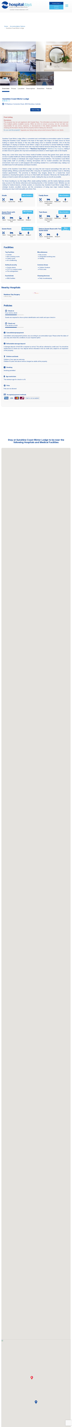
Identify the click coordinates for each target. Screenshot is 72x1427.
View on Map (36, 110)
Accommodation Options (17, 26)
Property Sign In (56, 3)
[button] (32, 1378)
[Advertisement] (52, 27)
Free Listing (8, 117)
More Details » (27, 195)
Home (6, 26)
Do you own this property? (12, 130)
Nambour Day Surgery (55, 148)
